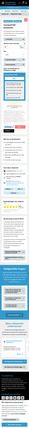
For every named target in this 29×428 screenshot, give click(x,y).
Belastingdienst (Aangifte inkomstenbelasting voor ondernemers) (15, 183)
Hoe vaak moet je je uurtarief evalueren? (11, 305)
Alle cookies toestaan (14, 425)
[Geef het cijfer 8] (18, 103)
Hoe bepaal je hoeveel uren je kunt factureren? (13, 298)
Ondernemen (8, 21)
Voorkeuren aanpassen (9, 419)
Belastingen (17, 21)
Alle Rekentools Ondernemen (13, 361)
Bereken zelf (5, 14)
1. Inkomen (8, 39)
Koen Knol (19, 171)
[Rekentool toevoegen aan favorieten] (25, 19)
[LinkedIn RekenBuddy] (22, 398)
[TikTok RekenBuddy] (18, 398)
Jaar (5, 51)
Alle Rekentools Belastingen (14, 367)
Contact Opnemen (13, 315)
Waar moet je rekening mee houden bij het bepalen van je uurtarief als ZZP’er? (13, 291)
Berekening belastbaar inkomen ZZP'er (14, 258)
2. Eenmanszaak (10, 60)
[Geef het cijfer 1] (8, 103)
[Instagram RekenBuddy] (3, 398)
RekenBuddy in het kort (13, 7)
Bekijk (19, 354)
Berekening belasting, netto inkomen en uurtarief (13, 252)
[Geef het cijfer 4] (12, 103)
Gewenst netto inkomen (11, 43)
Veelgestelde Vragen (16, 14)
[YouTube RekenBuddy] (14, 398)
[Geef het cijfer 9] (19, 103)
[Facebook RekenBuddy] (7, 398)
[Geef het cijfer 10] (20, 103)
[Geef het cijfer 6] (15, 103)
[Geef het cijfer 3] (10, 103)
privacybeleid (20, 411)
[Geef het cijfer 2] (9, 103)
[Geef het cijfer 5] (13, 103)
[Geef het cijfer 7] (16, 103)
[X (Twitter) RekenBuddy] (11, 398)
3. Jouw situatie (10, 64)
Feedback (8, 131)
